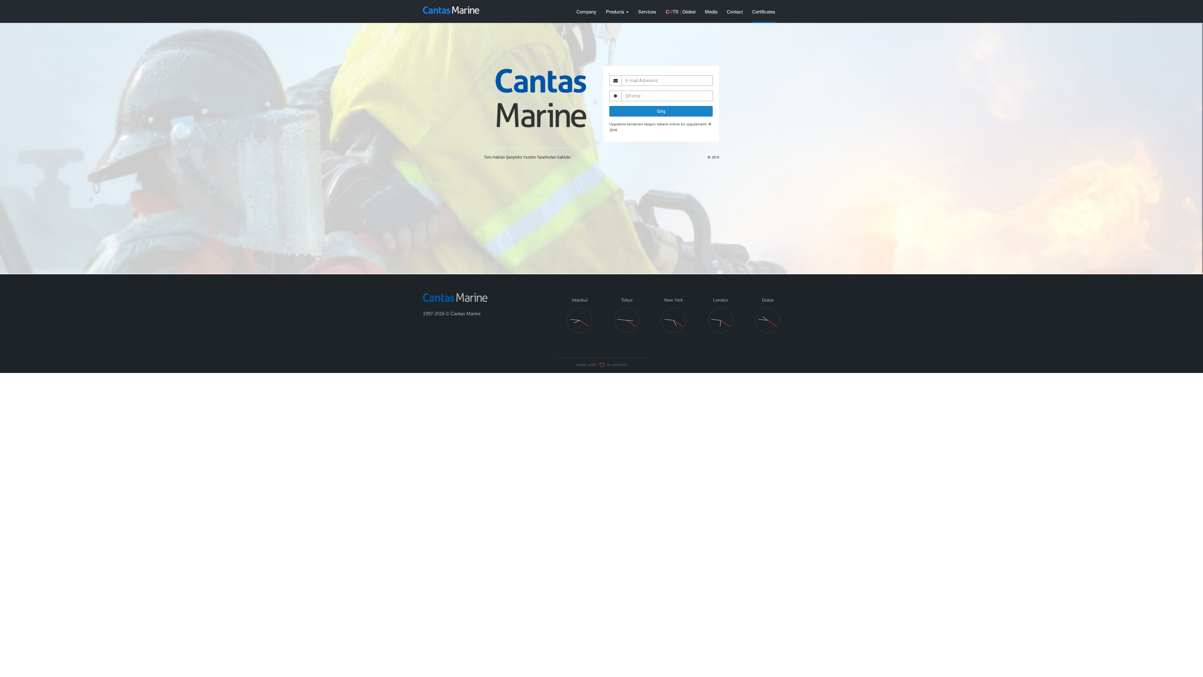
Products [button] (616, 11)
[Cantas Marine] (455, 297)
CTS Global (680, 11)
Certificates (763, 11)
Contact (735, 11)
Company (586, 11)
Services (647, 11)
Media (711, 11)
